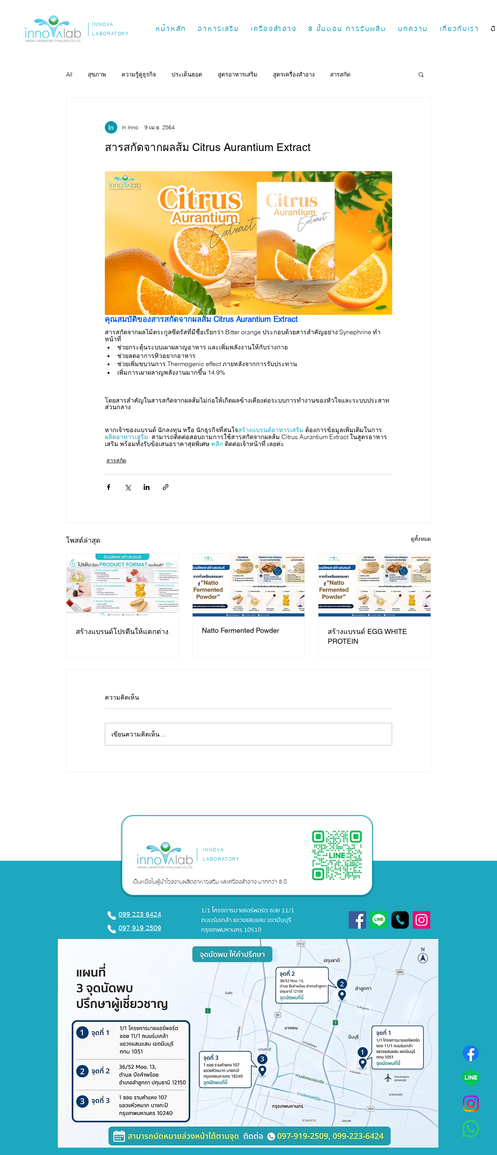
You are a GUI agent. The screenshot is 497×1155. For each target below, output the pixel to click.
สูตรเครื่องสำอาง (294, 74)
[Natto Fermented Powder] (249, 585)
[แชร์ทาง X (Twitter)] (127, 487)
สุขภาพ (97, 74)
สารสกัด (340, 74)
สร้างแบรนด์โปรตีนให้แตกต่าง (122, 631)
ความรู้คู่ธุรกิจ (139, 74)
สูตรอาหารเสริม (237, 74)
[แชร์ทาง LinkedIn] (146, 487)
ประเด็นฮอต (187, 74)
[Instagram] (470, 1103)
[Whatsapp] (470, 1128)
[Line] (470, 1078)
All (69, 74)
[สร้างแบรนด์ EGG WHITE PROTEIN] (374, 585)
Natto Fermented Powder (240, 630)
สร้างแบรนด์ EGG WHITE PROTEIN (367, 636)
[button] (218, 29)
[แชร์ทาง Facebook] (108, 487)
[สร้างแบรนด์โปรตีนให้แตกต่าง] (122, 585)
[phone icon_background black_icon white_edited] (400, 920)
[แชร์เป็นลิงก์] (165, 487)
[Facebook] (470, 1053)
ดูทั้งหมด (421, 538)
